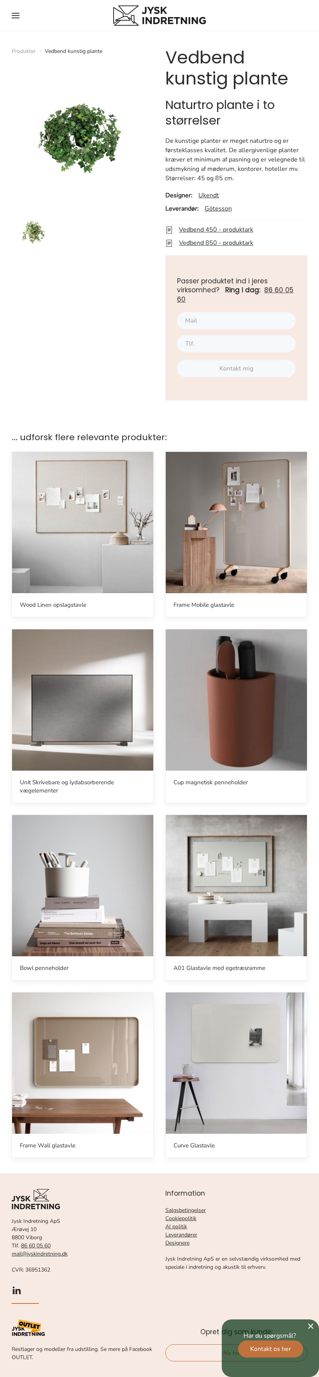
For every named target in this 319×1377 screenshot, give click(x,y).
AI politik (176, 1226)
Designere (177, 1243)
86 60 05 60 (36, 1245)
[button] (15, 15)
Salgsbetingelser (185, 1210)
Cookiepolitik (180, 1218)
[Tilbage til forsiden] (159, 15)
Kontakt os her (270, 1349)
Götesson (218, 208)
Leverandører (181, 1234)
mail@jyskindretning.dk (40, 1254)
